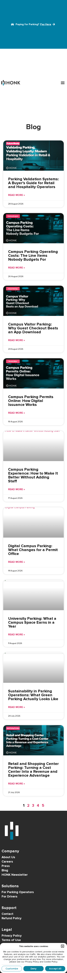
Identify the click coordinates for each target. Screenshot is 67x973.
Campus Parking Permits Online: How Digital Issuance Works (30, 400)
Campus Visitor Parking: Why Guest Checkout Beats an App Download (33, 328)
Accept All (55, 968)
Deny (33, 968)
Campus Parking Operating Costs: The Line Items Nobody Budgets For (33, 255)
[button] (63, 83)
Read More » (16, 195)
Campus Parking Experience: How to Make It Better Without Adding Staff (33, 475)
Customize (12, 968)
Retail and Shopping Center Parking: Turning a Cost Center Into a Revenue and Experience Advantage (33, 769)
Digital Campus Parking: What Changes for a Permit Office (33, 550)
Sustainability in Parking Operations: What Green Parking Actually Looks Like (33, 695)
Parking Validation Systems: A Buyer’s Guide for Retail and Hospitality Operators (33, 183)
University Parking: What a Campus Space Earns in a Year (32, 622)
